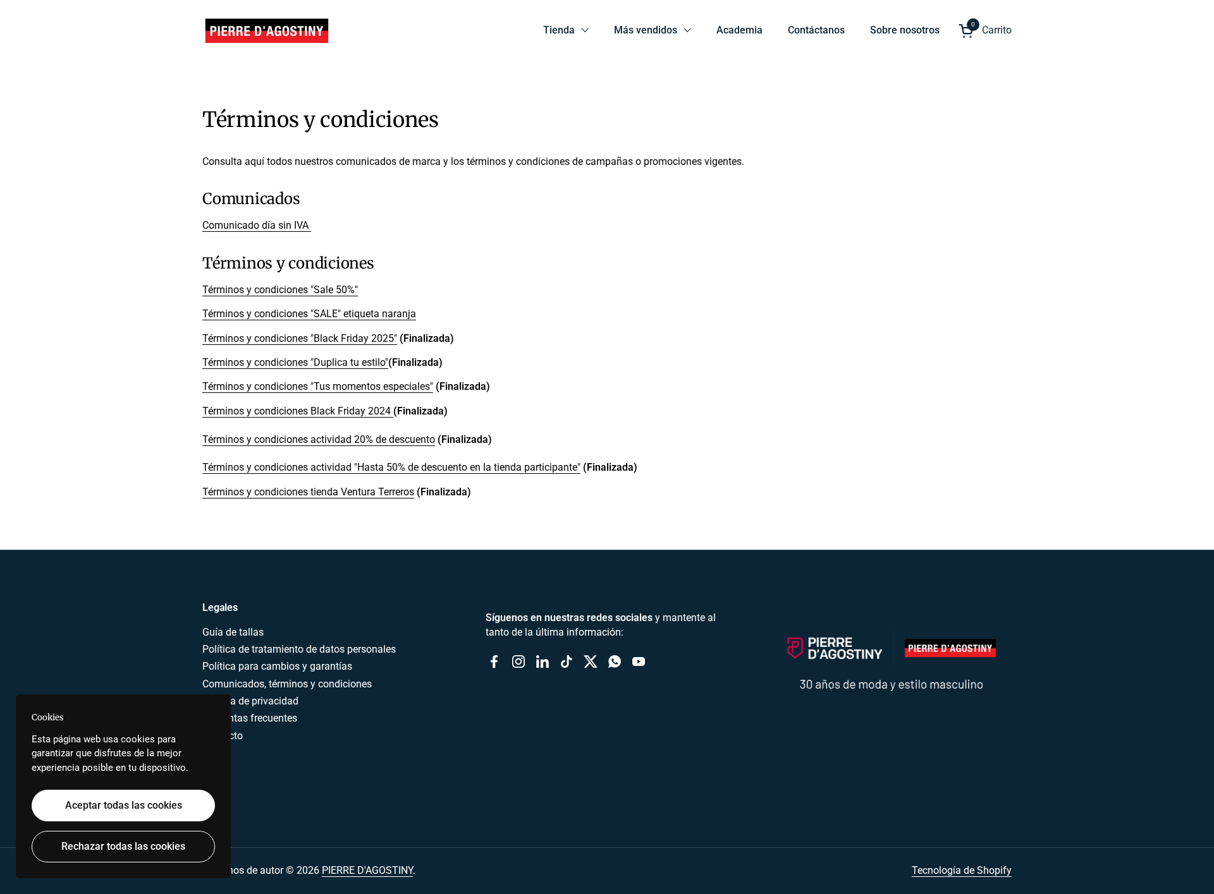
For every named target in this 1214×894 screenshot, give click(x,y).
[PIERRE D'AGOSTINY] (266, 30)
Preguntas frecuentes (249, 718)
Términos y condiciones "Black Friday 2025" (299, 338)
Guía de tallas (233, 632)
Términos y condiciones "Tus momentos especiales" (317, 386)
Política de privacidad (250, 701)
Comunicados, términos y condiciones (287, 684)
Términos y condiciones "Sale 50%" (280, 290)
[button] (985, 31)
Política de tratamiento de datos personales (299, 649)
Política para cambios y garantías (277, 666)
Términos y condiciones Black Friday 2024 (297, 411)
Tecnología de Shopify (962, 870)
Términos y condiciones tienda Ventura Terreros (308, 492)
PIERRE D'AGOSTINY (367, 870)
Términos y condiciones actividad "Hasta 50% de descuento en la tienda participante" (391, 467)
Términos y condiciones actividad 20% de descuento (318, 439)
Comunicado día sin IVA (256, 225)
